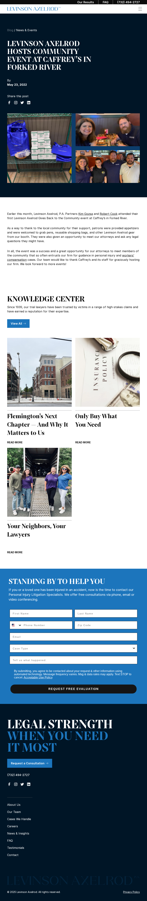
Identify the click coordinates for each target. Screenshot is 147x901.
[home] (34, 9)
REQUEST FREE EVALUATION (73, 688)
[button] (140, 9)
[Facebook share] (9, 102)
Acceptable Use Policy (38, 677)
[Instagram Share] (16, 102)
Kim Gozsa (85, 214)
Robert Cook (108, 214)
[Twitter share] (22, 102)
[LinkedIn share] (29, 102)
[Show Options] (134, 648)
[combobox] (16, 625)
